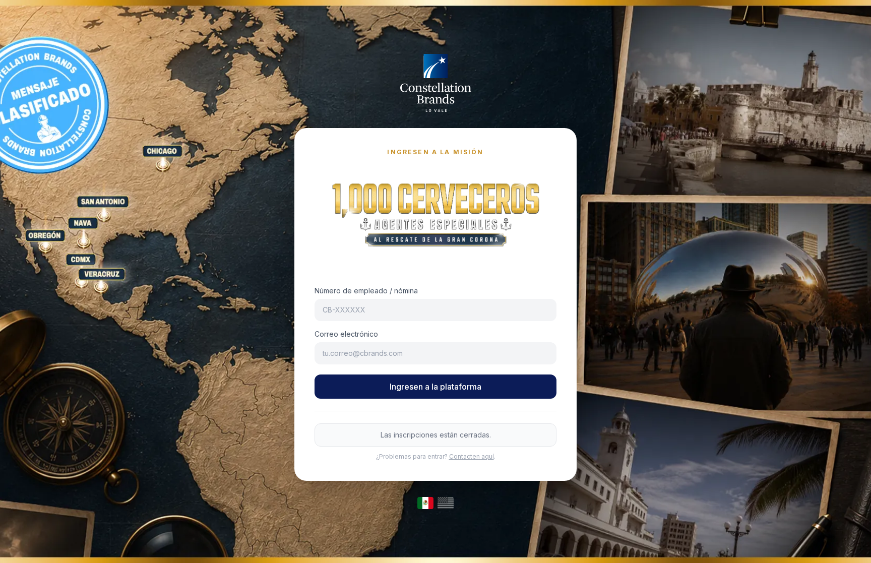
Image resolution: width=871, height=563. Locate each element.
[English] (446, 503)
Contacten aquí (471, 456)
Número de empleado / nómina (366, 290)
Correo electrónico (346, 334)
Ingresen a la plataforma (435, 387)
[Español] (425, 503)
